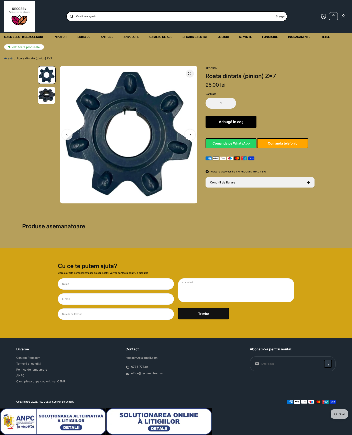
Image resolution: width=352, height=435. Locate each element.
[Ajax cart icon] (333, 16)
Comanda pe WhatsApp (231, 143)
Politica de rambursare (31, 369)
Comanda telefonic (282, 143)
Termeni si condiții (28, 363)
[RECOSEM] (19, 16)
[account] (343, 16)
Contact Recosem (28, 357)
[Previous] (67, 134)
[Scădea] (211, 103)
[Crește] (231, 103)
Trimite (203, 314)
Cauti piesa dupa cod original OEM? (40, 381)
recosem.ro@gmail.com (141, 357)
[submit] (328, 364)
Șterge (280, 16)
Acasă (8, 58)
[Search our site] (71, 16)
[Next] (190, 134)
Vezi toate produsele (26, 47)
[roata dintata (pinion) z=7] (189, 73)
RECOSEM (45, 401)
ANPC (20, 375)
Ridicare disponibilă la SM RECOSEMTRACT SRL (238, 171)
